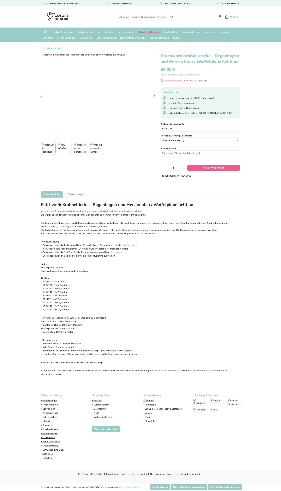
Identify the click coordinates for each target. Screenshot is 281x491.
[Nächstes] (154, 96)
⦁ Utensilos (46, 421)
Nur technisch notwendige (189, 487)
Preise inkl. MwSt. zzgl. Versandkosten (180, 74)
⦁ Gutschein (46, 458)
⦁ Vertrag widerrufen (102, 417)
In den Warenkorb (214, 167)
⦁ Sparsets (46, 425)
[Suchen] (171, 17)
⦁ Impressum (149, 404)
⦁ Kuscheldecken (49, 429)
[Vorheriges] (41, 96)
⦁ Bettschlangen (49, 400)
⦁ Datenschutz (99, 408)
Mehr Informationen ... (132, 487)
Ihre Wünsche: (168, 148)
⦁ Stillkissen (47, 454)
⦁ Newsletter (150, 421)
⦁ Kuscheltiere (48, 437)
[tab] (52, 194)
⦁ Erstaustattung (49, 445)
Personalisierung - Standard (176, 135)
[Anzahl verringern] (164, 168)
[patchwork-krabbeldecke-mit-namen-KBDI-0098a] (98, 96)
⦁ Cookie (147, 413)
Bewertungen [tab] (76, 194)
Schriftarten (116, 252)
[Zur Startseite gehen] (57, 16)
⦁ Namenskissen (49, 433)
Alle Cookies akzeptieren (225, 487)
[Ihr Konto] (220, 16)
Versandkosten (133, 474)
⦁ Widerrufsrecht (100, 404)
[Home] (45, 32)
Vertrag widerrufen (106, 429)
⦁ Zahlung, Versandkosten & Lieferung (162, 408)
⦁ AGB (95, 413)
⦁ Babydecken (48, 408)
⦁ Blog (146, 417)
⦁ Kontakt (97, 400)
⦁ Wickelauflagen (49, 413)
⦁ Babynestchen (49, 417)
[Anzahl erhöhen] (183, 168)
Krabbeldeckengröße (173, 124)
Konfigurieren (160, 487)
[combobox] (142, 17)
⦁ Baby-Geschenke (50, 441)
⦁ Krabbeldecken (49, 404)
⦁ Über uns (148, 400)
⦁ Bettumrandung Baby (52, 449)
